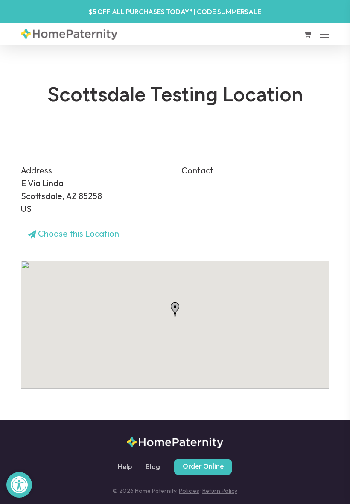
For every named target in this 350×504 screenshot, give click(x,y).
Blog (153, 467)
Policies (189, 491)
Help (125, 467)
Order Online (203, 466)
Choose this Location (77, 233)
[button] (19, 485)
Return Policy (219, 491)
